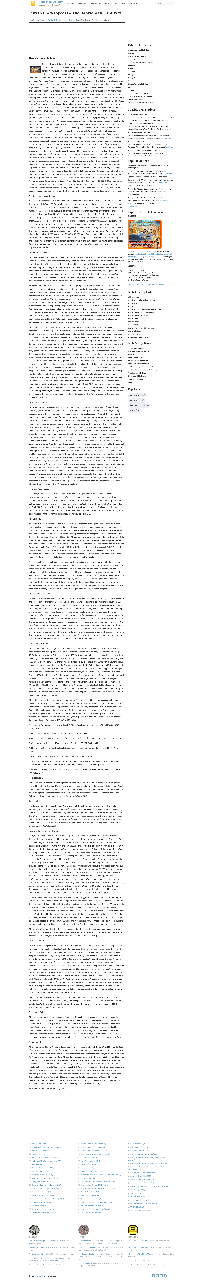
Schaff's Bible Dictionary (138, 373)
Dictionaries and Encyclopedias (140, 62)
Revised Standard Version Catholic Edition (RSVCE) (149, 1186)
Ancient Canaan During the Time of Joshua (145, 309)
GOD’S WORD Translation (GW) (43, 1209)
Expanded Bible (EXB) (39, 1206)
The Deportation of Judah (138, 93)
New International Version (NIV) (92, 1206)
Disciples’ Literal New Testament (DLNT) (46, 1185)
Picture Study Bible (135, 379)
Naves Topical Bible (135, 354)
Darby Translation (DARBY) (41, 1182)
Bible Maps (70, 3)
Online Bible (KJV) (135, 348)
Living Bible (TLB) (87, 1168)
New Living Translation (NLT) (140, 1147)
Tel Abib (131, 90)
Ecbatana (131, 66)
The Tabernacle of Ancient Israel (91, 1254)
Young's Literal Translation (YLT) (142, 1210)
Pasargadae (132, 75)
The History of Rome (86, 1247)
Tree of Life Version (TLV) (139, 1197)
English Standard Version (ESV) (43, 1195)
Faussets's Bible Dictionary (139, 364)
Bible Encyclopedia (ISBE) (138, 351)
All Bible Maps (133, 297)
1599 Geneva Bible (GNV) (138, 115)
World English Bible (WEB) (139, 1200)
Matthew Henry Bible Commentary (142, 367)
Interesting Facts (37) (140, 405)
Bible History (133, 3)
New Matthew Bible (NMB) (139, 1151)
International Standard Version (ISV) (94, 1151)
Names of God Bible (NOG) (90, 1178)
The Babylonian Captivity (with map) (60, 20)
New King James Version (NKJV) (92, 1213)
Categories (82, 3)
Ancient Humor (134, 319)
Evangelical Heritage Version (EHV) (44, 1202)
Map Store (132, 1265)
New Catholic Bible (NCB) (90, 1192)
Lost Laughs (133, 1261)
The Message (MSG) (137, 1190)
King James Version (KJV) (90, 1161)
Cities (55, 1261)
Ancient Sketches (135, 331)
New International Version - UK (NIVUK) (95, 1209)
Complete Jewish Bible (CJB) (42, 1175)
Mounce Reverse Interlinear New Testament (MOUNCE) (101, 1175)
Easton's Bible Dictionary (138, 361)
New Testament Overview (138, 1247)
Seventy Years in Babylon (138, 84)
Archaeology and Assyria (138, 337)
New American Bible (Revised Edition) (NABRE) (98, 1182)
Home (42, 20)
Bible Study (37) (137, 400)
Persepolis (132, 78)
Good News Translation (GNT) (42, 1213)
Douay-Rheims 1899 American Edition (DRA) (48, 1189)
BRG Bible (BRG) (37, 1164)
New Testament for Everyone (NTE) (143, 1173)
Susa (130, 87)
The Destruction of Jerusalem (140, 96)
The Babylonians (85, 1263)
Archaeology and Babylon (138, 50)
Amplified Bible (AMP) (137, 141)
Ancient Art (132, 303)
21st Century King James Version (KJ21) (144, 123)
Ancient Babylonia (135, 306)
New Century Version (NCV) (91, 1195)
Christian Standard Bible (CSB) (43, 1168)
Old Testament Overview (137, 1241)
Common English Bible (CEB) (42, 1171)
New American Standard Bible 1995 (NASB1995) (98, 1189)
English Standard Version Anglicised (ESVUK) (48, 1199)
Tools (115, 3)
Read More (166, 120)
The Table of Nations (136, 195)
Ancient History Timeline (138, 316)
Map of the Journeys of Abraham (141, 203)
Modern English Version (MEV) (92, 1171)
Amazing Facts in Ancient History (141, 300)
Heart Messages (95, 3)
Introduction (133, 69)
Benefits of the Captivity (137, 56)
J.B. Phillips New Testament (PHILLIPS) (95, 1154)
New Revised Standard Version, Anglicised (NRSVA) (148, 1163)
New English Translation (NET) (92, 1199)
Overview (131, 72)
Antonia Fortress (134, 334)
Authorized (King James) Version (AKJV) (46, 1161)
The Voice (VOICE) (137, 1193)
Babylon (131, 53)
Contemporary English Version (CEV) (45, 1178)
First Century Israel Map (38, 1258)
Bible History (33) (138, 395)
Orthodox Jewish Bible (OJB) (140, 1176)
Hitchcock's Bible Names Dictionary (142, 370)
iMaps (123, 3)
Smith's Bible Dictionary (137, 357)
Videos (130, 382)
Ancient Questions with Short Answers (143, 328)
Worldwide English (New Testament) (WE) (145, 1204)
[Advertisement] (77, 38)
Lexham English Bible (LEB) (91, 1164)
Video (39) (135, 410)
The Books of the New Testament (141, 186)
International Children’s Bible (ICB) (93, 1147)
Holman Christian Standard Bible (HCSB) (95, 1144)
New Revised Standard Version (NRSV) (144, 1154)
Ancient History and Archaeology (141, 312)
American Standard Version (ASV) (141, 132)
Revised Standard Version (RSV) (142, 1183)
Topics (107, 3)
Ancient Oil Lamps (135, 325)
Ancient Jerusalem (36, 1247)
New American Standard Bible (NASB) (94, 1185)
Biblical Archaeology (37, 1241)
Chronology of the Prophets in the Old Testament (147, 177)
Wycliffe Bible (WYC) (137, 1207)
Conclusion (132, 59)
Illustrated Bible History (137, 376)
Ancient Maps (133, 322)
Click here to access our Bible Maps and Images (146, 284)
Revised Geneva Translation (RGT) (142, 1180)
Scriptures (132, 81)
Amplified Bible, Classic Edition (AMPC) (144, 150)
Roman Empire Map (85, 1241)
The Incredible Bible (37, 1265)
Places (116, 1243)
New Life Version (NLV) (138, 1144)
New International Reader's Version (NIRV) (96, 1202)
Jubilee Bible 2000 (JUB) (90, 1157)
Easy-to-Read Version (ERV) (42, 1192)
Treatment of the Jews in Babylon (141, 103)
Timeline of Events (135, 100)
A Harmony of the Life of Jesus (140, 1254)
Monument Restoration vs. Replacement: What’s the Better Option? (148, 167)
